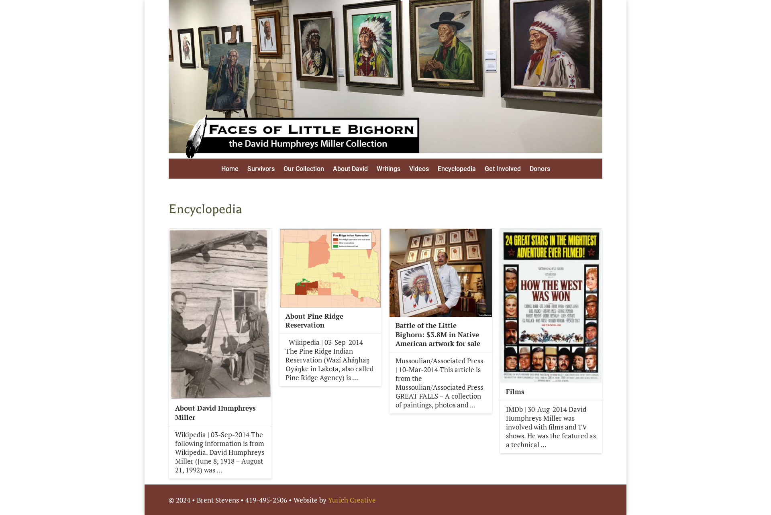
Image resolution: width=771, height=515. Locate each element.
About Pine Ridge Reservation (314, 320)
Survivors (261, 169)
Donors (540, 169)
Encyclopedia (457, 169)
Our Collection (304, 169)
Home (230, 169)
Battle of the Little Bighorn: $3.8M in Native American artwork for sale (438, 334)
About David (350, 169)
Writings (388, 169)
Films (515, 391)
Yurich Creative (352, 500)
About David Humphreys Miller (215, 412)
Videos (419, 169)
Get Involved (503, 169)
